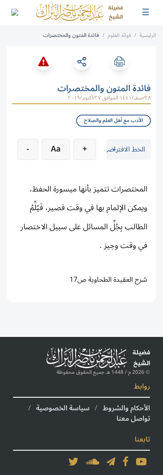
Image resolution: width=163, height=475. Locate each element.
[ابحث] (14, 12)
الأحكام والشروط (126, 408)
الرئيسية (148, 35)
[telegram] (110, 461)
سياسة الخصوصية (63, 408)
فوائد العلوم (119, 35)
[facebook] (125, 461)
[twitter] (73, 461)
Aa (56, 149)
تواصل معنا (133, 418)
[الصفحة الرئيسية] (79, 12)
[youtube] (141, 461)
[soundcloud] (93, 461)
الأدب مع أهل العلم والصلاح (113, 120)
